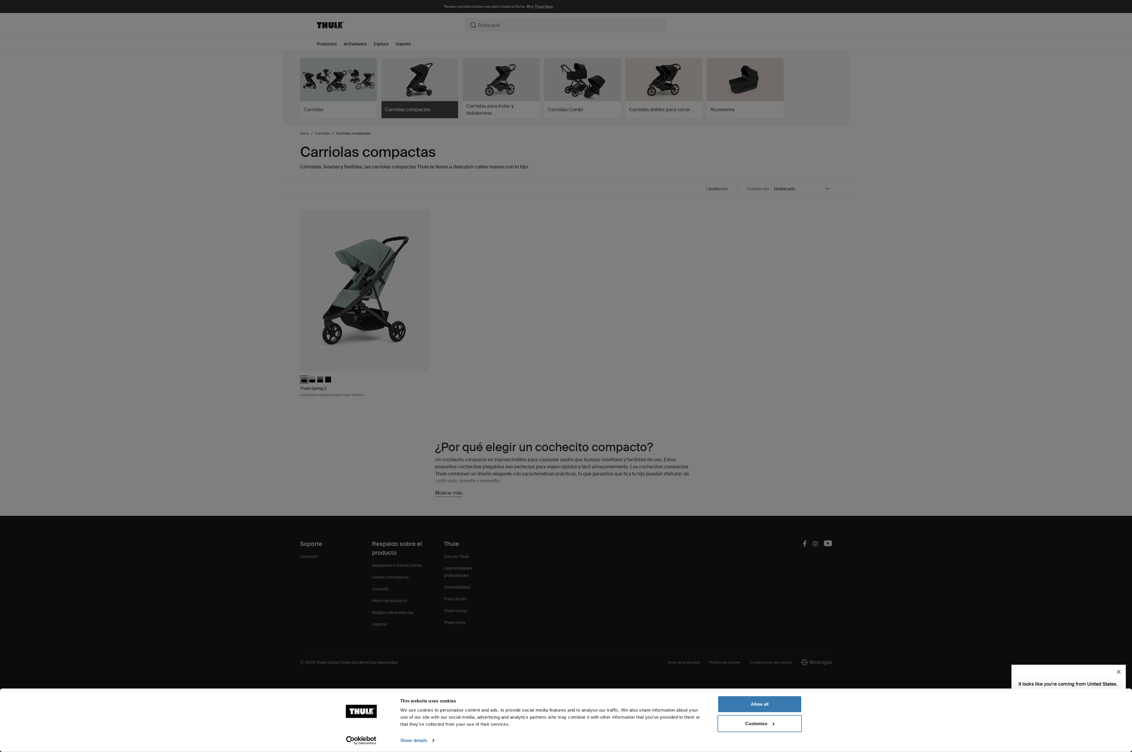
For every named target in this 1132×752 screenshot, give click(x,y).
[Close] (1118, 671)
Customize (756, 723)
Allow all (760, 704)
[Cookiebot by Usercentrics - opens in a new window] (361, 740)
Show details (413, 740)
